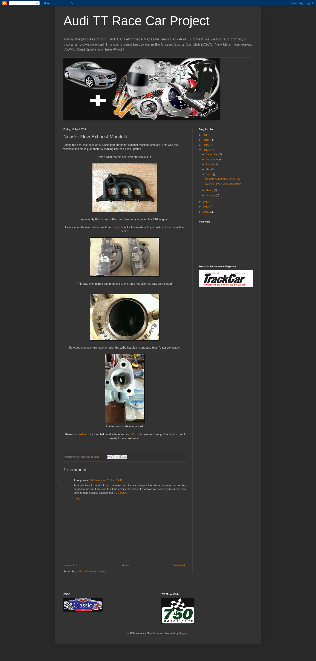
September (212, 159)
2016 (206, 139)
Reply (77, 498)
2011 (206, 211)
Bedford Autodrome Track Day (222, 178)
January (211, 195)
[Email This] (109, 457)
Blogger (183, 633)
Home (125, 565)
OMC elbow (120, 492)
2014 (206, 150)
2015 (206, 145)
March (210, 190)
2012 (206, 206)
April (209, 174)
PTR (135, 434)
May (208, 169)
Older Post (179, 565)
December (212, 154)
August (210, 164)
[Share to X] (117, 457)
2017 (206, 135)
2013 (206, 201)
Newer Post (71, 565)
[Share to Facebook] (121, 457)
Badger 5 (117, 227)
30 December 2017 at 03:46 (106, 480)
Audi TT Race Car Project (136, 21)
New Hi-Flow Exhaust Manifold (223, 184)
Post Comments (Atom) (92, 571)
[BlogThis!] (113, 457)
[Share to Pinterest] (125, 457)
